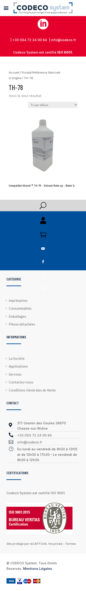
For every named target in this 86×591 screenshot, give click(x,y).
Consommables (20, 308)
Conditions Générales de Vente (32, 390)
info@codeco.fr (29, 442)
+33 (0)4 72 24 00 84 (34, 435)
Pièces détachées (22, 324)
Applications (18, 366)
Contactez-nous (21, 382)
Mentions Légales (37, 569)
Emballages (17, 316)
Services (15, 374)
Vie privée (55, 543)
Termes (70, 543)
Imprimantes (18, 300)
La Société (17, 358)
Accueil (14, 72)
